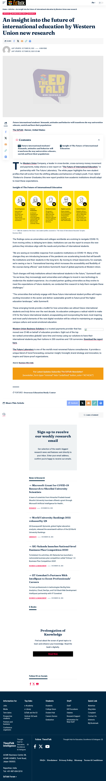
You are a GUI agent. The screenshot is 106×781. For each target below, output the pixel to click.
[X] (33, 684)
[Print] (30, 41)
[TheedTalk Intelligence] (16, 2)
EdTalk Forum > (10, 776)
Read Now (53, 654)
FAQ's (42, 760)
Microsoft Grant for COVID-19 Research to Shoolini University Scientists (49, 489)
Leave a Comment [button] (92, 415)
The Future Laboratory (23, 349)
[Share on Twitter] (18, 41)
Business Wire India (19, 13)
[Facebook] (30, 684)
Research (31, 13)
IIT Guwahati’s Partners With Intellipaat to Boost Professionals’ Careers (50, 579)
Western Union (30, 163)
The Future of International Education (80, 166)
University (33, 537)
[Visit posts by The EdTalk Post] (6, 50)
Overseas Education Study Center (40, 392)
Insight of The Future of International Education (79, 147)
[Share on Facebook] (14, 41)
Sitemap (78, 760)
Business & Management (38, 566)
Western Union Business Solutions (28, 328)
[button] (5, 2)
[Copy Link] (26, 41)
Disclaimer (52, 760)
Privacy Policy (66, 760)
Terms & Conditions (93, 760)
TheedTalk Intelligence (9, 744)
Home (5, 9)
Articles (11, 9)
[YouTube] (37, 684)
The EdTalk (18, 130)
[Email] (22, 41)
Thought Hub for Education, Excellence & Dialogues (21, 744)
